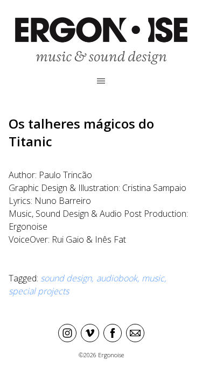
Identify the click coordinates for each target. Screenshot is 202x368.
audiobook (116, 278)
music (153, 278)
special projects (39, 291)
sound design (66, 278)
